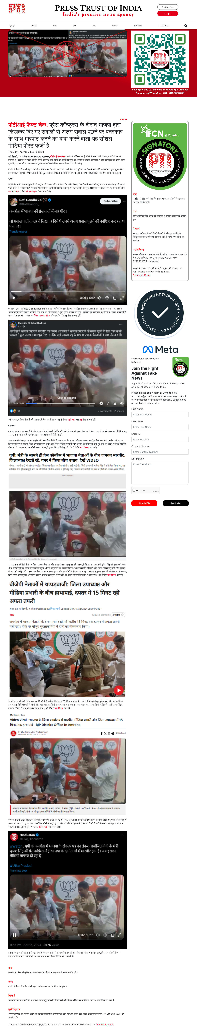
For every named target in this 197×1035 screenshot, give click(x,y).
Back (124, 119)
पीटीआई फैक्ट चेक (57, 156)
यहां (9, 191)
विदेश (55, 26)
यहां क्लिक (84, 447)
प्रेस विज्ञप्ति (138, 26)
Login (167, 13)
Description (137, 458)
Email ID (135, 433)
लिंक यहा (43, 826)
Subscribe (167, 7)
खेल (74, 26)
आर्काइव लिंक (44, 315)
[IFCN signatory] (160, 156)
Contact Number (140, 446)
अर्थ (94, 26)
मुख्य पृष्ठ (12, 26)
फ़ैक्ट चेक (115, 26)
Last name (137, 421)
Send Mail (175, 503)
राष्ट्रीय (34, 26)
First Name (137, 408)
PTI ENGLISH (164, 26)
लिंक (36, 315)
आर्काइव (16, 191)
